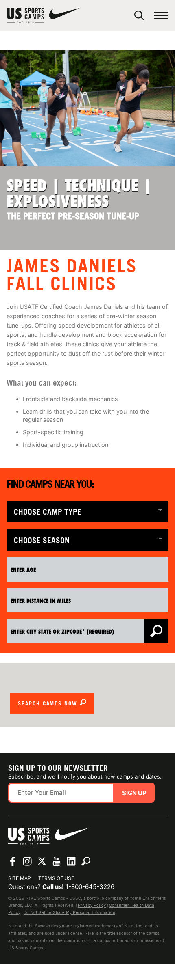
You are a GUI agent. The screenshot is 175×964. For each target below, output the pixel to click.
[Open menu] (161, 16)
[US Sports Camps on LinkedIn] (71, 861)
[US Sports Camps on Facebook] (12, 861)
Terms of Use (56, 878)
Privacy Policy (92, 905)
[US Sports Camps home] (44, 15)
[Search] (139, 15)
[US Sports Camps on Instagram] (27, 861)
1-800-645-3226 (90, 887)
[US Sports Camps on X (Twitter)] (41, 861)
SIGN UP (134, 793)
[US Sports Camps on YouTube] (56, 861)
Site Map (19, 878)
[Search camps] (85, 861)
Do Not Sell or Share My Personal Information (69, 912)
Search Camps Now (49, 703)
